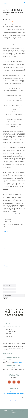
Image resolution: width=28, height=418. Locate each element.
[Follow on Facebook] (9, 382)
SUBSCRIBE (5, 298)
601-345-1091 (9, 333)
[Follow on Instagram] (19, 382)
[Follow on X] (14, 382)
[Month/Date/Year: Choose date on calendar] (24, 295)
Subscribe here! (13, 371)
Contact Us (9, 336)
